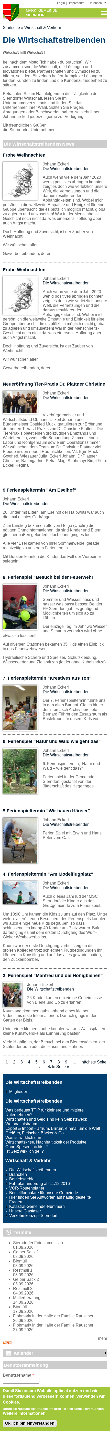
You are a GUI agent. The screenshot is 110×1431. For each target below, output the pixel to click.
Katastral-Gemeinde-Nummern (37, 1206)
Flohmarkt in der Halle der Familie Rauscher (53, 1316)
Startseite (11, 27)
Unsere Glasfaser (25, 1211)
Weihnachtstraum (21, 1124)
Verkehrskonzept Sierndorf (33, 1215)
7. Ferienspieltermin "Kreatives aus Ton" (47, 678)
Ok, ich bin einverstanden (29, 1423)
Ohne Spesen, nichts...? (27, 1147)
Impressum (76, 3)
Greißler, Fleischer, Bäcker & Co (34, 1133)
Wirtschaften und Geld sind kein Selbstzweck (46, 1119)
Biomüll (20, 1261)
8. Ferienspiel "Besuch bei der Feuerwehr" (49, 577)
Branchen (18, 1174)
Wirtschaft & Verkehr (42, 27)
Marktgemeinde (41, 10)
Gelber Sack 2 (26, 1279)
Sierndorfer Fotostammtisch (38, 1243)
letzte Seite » (57, 1066)
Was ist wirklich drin (23, 1137)
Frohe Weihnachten (24, 155)
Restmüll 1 (22, 1270)
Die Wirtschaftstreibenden (66, 168)
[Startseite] (11, 13)
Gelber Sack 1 (26, 1252)
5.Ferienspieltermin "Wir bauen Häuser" (46, 810)
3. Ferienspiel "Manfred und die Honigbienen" (53, 975)
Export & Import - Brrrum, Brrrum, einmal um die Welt (52, 1128)
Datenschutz (97, 3)
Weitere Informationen (24, 1413)
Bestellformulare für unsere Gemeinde (43, 1193)
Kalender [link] (23, 1353)
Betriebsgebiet (22, 1179)
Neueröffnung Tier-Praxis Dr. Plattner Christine (54, 384)
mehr (102, 1338)
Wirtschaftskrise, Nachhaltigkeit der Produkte (45, 1142)
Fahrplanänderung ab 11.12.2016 (39, 1183)
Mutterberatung (26, 1298)
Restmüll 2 (22, 1288)
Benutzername (18, 1375)
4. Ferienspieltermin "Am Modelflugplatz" (48, 874)
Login (61, 3)
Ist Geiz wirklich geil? (24, 1151)
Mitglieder (18, 1091)
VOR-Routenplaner (26, 1188)
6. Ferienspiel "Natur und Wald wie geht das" (52, 741)
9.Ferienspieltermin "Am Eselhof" (39, 490)
